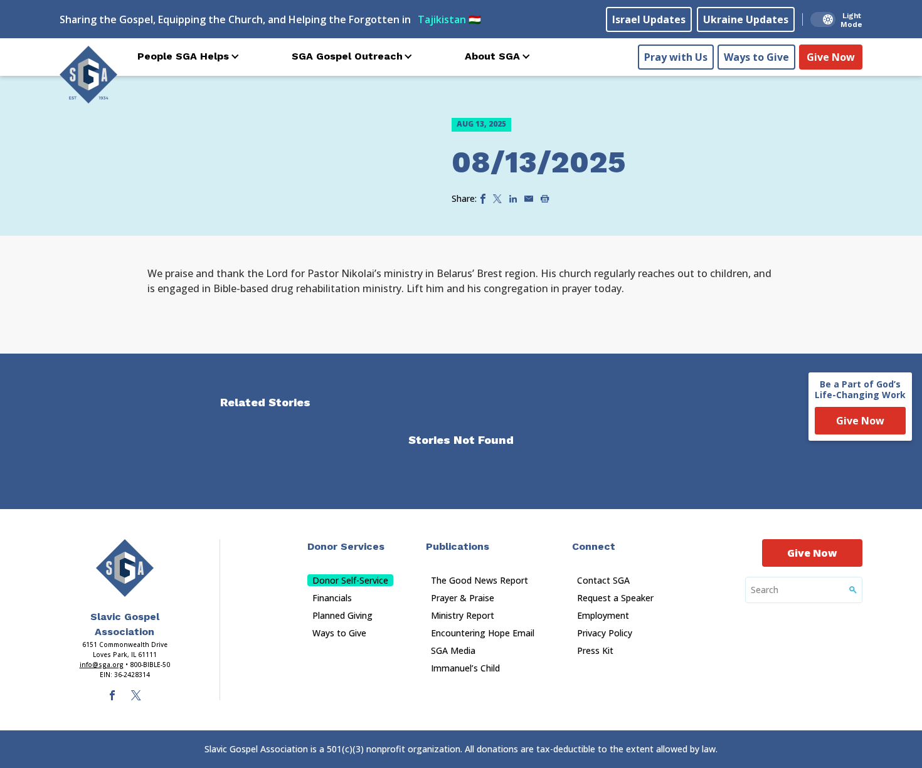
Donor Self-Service (350, 580)
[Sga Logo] (88, 74)
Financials (332, 598)
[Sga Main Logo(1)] (125, 568)
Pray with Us (675, 57)
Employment (603, 615)
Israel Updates (649, 19)
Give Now (831, 57)
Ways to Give (756, 57)
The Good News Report (479, 580)
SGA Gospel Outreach (347, 56)
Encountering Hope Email (482, 633)
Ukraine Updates (745, 19)
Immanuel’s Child (465, 668)
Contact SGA (603, 580)
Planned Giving (342, 615)
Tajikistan (449, 19)
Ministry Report (462, 615)
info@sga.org (102, 664)
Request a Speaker (615, 598)
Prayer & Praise (462, 598)
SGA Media (453, 650)
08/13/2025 (538, 162)
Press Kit (595, 650)
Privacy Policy (604, 633)
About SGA (492, 56)
